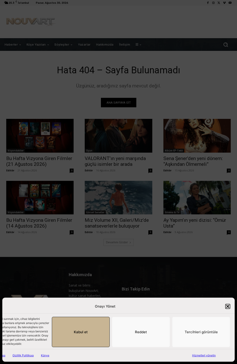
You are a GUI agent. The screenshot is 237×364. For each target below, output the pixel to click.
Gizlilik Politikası (23, 355)
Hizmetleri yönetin (204, 355)
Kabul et (81, 332)
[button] (227, 306)
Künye (45, 355)
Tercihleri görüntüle (201, 332)
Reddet (141, 332)
